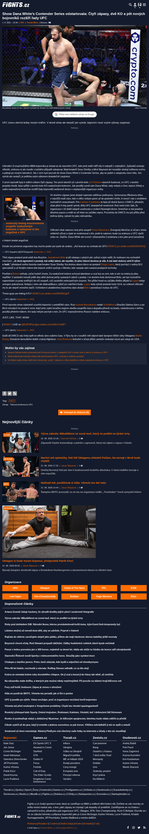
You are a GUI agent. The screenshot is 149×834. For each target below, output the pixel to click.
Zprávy (19, 790)
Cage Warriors (104, 596)
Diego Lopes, (108, 264)
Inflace (66, 743)
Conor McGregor (12, 751)
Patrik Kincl (9, 771)
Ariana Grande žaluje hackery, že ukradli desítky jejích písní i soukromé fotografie (49, 612)
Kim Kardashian (131, 759)
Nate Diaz (8, 743)
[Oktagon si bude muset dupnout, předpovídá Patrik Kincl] (49, 531)
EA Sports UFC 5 (42, 743)
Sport (28, 790)
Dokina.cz (59, 794)
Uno (95, 767)
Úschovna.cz (10, 794)
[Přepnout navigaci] (135, 4)
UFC (15, 588)
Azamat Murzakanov (85, 304)
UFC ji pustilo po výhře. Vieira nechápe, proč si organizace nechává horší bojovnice (51, 699)
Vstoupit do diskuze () (76, 412)
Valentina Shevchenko (15, 759)
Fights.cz (47, 794)
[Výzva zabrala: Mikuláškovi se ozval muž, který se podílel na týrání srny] (20, 442)
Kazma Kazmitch (131, 755)
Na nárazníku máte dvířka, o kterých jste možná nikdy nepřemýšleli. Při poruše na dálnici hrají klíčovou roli (63, 681)
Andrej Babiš (129, 743)
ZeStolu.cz (89, 790)
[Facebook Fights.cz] (128, 827)
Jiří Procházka (10, 763)
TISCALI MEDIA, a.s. (48, 828)
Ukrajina (67, 747)
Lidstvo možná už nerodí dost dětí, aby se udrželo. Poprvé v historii (42, 630)
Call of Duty (39, 771)
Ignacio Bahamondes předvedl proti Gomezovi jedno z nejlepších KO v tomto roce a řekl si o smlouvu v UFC (58, 352)
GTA (35, 755)
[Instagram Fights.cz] (133, 827)
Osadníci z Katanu (102, 751)
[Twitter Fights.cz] (139, 827)
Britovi (16, 274)
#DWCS (112, 246)
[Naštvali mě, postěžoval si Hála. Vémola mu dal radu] (20, 491)
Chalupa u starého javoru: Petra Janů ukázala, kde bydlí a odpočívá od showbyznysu (51, 662)
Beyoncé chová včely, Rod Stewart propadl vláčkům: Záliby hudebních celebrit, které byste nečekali (59, 643)
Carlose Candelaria (90, 202)
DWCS (12, 401)
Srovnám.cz (103, 794)
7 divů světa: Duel (102, 755)
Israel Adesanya (11, 755)
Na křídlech (99, 779)
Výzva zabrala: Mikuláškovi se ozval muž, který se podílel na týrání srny (85, 433)
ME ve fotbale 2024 (73, 759)
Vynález (67, 779)
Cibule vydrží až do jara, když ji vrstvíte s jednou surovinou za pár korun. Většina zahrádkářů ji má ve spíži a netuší (67, 725)
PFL (104, 588)
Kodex (79, 823)
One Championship (45, 596)
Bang (95, 747)
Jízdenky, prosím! (102, 771)
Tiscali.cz (8, 790)
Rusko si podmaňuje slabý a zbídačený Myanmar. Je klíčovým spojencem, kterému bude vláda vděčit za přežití (65, 718)
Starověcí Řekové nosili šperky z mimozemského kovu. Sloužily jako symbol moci (50, 656)
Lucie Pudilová (11, 779)
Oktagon (45, 588)
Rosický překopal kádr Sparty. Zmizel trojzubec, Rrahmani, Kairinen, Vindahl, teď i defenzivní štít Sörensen (63, 712)
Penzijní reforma (71, 775)
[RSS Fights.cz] (144, 827)
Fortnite (37, 767)
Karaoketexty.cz (122, 790)
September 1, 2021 (42, 252)
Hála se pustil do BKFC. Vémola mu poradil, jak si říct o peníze (39, 693)
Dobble (96, 763)
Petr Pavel (128, 747)
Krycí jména (99, 775)
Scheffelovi (109, 304)
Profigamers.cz (73, 790)
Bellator (74, 596)
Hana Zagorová (131, 751)
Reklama (32, 823)
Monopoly (98, 759)
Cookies (53, 823)
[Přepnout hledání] (130, 4)
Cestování (45, 790)
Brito (86, 287)
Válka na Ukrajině (72, 751)
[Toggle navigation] (144, 4)
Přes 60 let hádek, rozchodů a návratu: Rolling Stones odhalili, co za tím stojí (47, 668)
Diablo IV (38, 759)
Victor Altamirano (100, 230)
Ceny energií (69, 767)
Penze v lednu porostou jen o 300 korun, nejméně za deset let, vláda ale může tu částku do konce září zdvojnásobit (68, 649)
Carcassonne (100, 743)
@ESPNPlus (28, 324)
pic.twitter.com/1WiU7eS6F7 (51, 324)
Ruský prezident (71, 763)
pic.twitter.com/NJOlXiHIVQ (131, 246)
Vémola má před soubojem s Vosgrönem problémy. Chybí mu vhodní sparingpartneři (51, 706)
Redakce (43, 823)
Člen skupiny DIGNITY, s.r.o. (67, 828)
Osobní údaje (67, 823)
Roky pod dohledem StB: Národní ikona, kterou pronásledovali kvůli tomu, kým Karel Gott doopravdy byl (62, 624)
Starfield (37, 751)
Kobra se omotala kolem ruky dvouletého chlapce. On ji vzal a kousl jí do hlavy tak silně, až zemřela (59, 674)
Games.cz (58, 790)
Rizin (133, 596)
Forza (36, 763)
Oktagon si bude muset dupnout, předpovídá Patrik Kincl (37, 560)
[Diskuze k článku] (50, 23)
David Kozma (10, 775)
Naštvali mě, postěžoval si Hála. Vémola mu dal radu (73, 482)
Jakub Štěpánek (68, 466)
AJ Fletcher (95, 182)
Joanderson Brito (56, 257)
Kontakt (88, 823)
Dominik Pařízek (68, 438)
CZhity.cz (72, 794)
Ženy (35, 790)
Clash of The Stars (74, 588)
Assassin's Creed (42, 747)
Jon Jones (8, 747)
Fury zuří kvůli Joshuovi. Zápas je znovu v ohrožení (33, 687)
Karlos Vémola (11, 767)
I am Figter (15, 596)
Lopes (135, 281)
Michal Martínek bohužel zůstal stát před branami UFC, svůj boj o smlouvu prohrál (46, 356)
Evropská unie (70, 771)
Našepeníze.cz (87, 794)
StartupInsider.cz (120, 794)
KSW (133, 588)
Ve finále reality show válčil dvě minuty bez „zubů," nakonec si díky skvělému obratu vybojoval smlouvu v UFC (58, 360)
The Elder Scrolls (42, 775)
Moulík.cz (35, 794)
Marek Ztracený (131, 767)
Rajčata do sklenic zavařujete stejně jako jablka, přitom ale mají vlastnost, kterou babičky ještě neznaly (61, 637)
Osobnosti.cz (104, 790)
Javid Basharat (64, 339)
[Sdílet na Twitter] (9, 393)
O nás (96, 823)
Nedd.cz (24, 794)
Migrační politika (71, 755)
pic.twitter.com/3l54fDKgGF (55, 293)
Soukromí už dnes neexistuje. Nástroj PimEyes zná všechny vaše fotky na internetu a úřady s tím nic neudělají (65, 731)
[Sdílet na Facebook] (4, 393)
